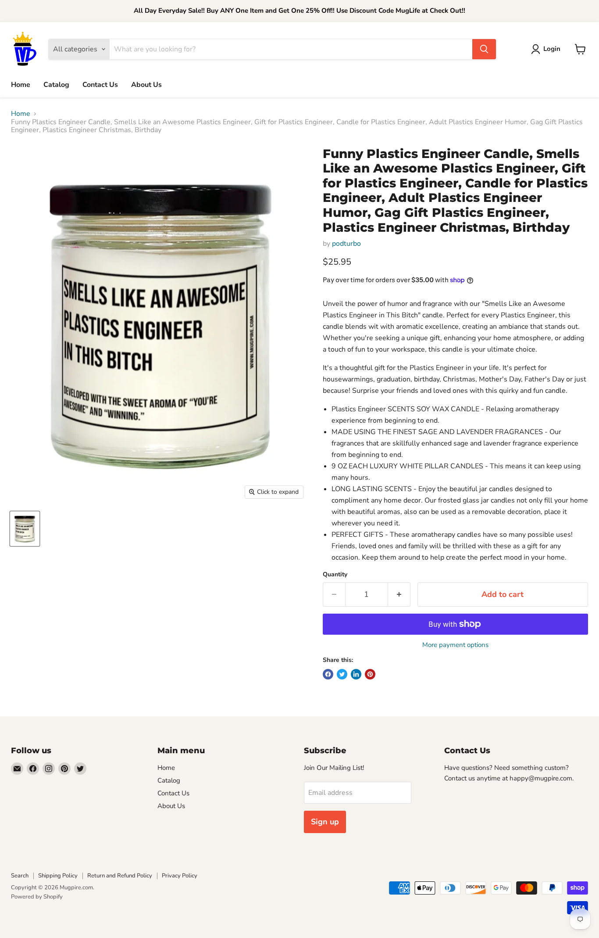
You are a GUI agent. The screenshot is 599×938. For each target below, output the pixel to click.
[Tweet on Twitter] (342, 674)
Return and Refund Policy (119, 876)
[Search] (484, 49)
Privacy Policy (179, 876)
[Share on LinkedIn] (356, 674)
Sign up (325, 821)
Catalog (56, 85)
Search (20, 876)
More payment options (455, 645)
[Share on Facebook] (328, 674)
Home (20, 85)
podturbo (346, 243)
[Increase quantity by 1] (399, 594)
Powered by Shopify (37, 897)
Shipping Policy (58, 876)
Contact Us (100, 85)
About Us (146, 85)
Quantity (335, 574)
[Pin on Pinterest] (370, 674)
